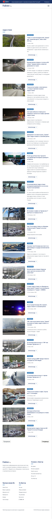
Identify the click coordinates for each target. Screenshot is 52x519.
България (30, 35)
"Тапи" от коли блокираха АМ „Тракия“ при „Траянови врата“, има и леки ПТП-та (38, 39)
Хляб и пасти (34, 471)
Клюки (4, 497)
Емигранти (5, 494)
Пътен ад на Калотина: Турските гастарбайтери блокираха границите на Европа (37, 157)
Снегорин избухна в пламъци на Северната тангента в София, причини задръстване (38, 113)
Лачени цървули (35, 468)
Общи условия (22, 489)
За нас (20, 487)
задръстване (7, 30)
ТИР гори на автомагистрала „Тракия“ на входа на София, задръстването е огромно (38, 323)
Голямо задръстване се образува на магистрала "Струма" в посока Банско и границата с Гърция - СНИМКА (38, 288)
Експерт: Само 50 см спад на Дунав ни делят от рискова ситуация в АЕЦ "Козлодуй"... (20, 1)
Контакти (21, 497)
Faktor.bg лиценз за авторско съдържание (13, 510)
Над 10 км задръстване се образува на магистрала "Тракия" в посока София (37, 228)
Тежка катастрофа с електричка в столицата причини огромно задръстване (37, 88)
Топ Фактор (34, 478)
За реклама (22, 494)
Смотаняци (5, 499)
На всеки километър (36, 473)
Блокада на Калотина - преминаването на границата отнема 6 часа (38, 412)
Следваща (45, 441)
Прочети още (31, 55)
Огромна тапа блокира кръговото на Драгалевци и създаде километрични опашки (38, 247)
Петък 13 (33, 476)
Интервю (33, 466)
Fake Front (5, 487)
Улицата (30, 153)
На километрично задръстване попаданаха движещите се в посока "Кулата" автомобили (37, 186)
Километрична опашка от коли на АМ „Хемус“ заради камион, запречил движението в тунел (38, 64)
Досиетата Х (6, 492)
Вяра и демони (6, 489)
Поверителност (23, 492)
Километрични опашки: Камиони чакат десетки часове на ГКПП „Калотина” (36, 271)
